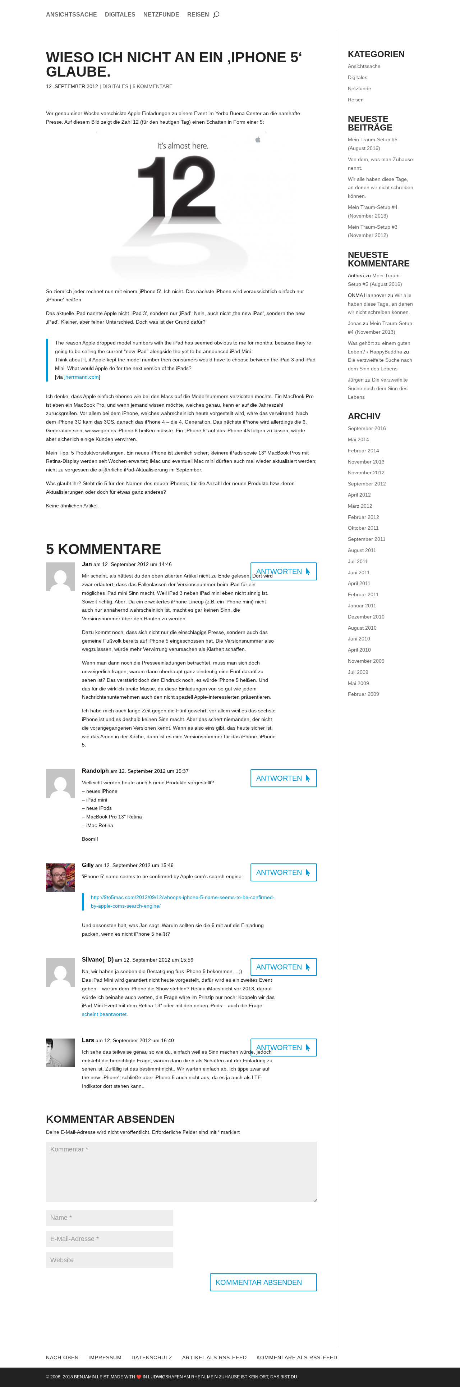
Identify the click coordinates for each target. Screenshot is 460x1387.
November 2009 (366, 661)
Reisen (198, 15)
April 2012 (359, 495)
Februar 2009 (363, 694)
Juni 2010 (359, 639)
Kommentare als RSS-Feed (297, 1357)
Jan (87, 564)
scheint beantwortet (104, 1014)
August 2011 (362, 550)
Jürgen (356, 380)
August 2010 (362, 628)
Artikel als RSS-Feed (214, 1357)
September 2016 (367, 428)
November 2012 (366, 472)
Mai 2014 (358, 439)
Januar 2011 (362, 605)
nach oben (62, 1357)
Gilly (88, 865)
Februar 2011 (363, 594)
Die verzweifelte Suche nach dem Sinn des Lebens (378, 388)
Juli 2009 (358, 672)
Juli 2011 (358, 561)
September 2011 (367, 539)
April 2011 (359, 583)
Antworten (279, 571)
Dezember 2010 (366, 617)
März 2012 (360, 506)
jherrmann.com (81, 377)
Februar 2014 (363, 450)
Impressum (105, 1357)
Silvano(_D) (98, 960)
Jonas (355, 323)
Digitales (120, 15)
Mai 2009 (358, 683)
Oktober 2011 (363, 528)
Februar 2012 (363, 517)
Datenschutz (152, 1357)
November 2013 (366, 462)
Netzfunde (161, 15)
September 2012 (367, 484)
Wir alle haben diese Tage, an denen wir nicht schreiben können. (380, 187)
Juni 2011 (359, 572)
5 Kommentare (152, 86)
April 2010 (359, 650)
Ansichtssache (71, 15)
